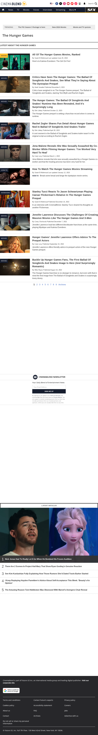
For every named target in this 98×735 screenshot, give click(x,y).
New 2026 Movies (59, 27)
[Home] (3, 9)
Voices (36, 9)
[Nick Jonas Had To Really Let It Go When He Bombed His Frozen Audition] (49, 535)
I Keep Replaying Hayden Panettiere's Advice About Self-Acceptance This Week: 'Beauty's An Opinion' (47, 581)
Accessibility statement (43, 705)
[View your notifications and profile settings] (84, 3)
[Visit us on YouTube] (68, 3)
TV (18, 9)
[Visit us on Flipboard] (72, 3)
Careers (67, 705)
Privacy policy (69, 700)
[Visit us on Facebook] (56, 3)
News (10, 9)
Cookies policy (8, 705)
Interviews (47, 9)
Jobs (66, 710)
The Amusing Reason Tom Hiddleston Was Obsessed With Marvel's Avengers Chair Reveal (46, 590)
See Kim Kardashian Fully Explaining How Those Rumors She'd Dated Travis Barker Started (46, 574)
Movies (26, 9)
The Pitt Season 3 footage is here (31, 27)
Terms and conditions (11, 700)
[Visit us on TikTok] (75, 3)
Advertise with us (71, 716)
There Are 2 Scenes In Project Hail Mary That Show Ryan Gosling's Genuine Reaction (43, 566)
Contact (6, 716)
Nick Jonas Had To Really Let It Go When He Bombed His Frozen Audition (38, 559)
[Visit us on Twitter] (60, 3)
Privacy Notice (58, 397)
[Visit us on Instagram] (64, 3)
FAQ (35, 710)
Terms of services (55, 395)
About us (6, 710)
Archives (62, 285)
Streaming (60, 9)
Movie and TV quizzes (82, 27)
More (71, 9)
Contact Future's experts (43, 700)
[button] (92, 3)
